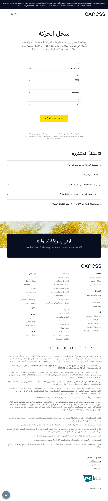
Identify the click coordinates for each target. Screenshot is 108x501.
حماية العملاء (96, 302)
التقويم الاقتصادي (62, 317)
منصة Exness (64, 300)
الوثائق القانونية (31, 322)
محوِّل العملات (63, 324)
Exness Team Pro (29, 304)
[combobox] (56, 68)
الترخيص (33, 318)
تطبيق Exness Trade (61, 288)
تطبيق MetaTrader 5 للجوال (59, 292)
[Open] (30, 68)
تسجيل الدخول (16, 14)
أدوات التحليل (64, 313)
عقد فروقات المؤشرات (93, 327)
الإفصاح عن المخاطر (94, 458)
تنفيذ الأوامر (97, 306)
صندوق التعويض (30, 325)
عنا (35, 277)
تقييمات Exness (30, 285)
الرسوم (98, 299)
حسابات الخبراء (96, 281)
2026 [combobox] (77, 80)
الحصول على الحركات (54, 118)
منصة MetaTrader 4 (61, 285)
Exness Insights (62, 339)
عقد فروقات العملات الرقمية (91, 331)
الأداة (79, 64)
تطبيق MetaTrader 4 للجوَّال (59, 296)
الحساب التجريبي (95, 285)
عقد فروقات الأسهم (94, 324)
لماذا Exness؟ (30, 281)
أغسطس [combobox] (75, 92)
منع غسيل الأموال (95, 461)
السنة (79, 76)
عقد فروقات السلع (94, 320)
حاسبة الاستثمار (63, 321)
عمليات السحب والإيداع (93, 295)
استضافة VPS (64, 332)
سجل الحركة (64, 328)
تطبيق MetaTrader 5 (61, 281)
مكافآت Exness (30, 335)
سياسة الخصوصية (95, 465)
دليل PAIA (97, 469)
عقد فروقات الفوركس (93, 316)
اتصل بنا (33, 288)
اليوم (79, 100)
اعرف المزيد (97, 414)
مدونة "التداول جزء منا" (61, 335)
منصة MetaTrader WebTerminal (57, 303)
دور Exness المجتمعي (28, 300)
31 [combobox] (78, 104)
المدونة (33, 308)
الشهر (79, 88)
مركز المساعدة (31, 292)
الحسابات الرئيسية (95, 277)
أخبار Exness (31, 296)
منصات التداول (63, 277)
